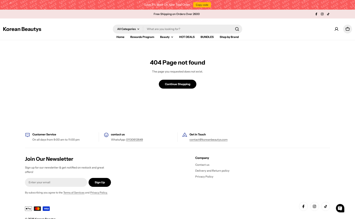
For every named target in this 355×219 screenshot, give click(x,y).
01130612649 (134, 139)
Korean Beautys (22, 29)
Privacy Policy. (99, 192)
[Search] (237, 29)
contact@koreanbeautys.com (209, 139)
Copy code (202, 4)
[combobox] (177, 29)
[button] (340, 208)
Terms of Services (73, 192)
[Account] (336, 29)
